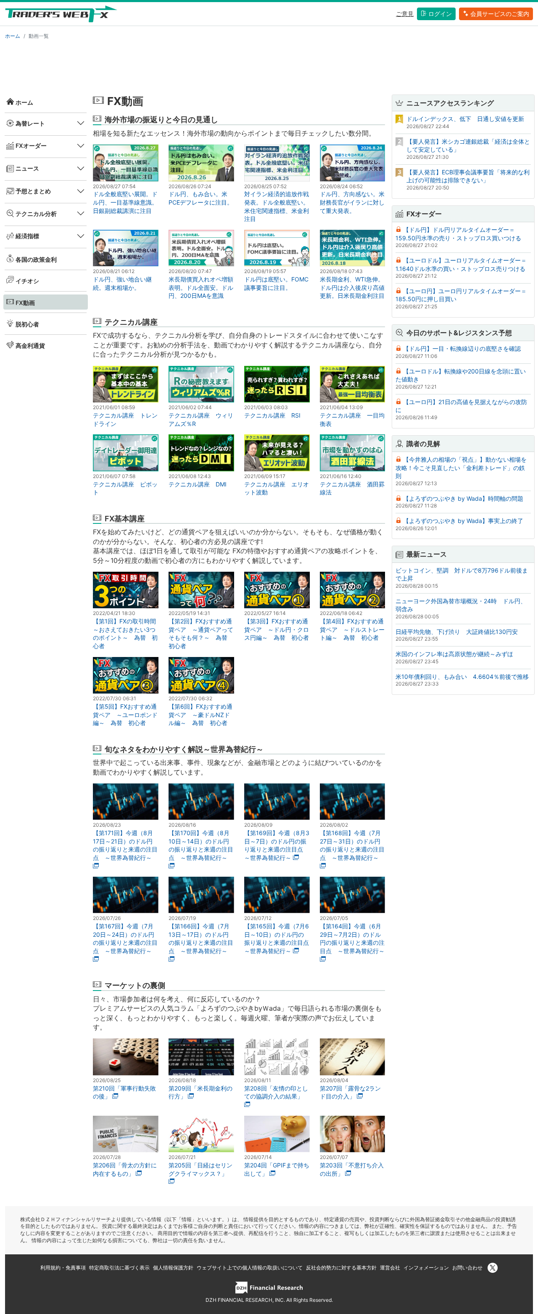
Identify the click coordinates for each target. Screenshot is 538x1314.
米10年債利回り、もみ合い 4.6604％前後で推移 (462, 676)
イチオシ (27, 280)
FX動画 (25, 302)
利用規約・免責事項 (63, 1267)
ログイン (440, 13)
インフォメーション (426, 1267)
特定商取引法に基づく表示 (119, 1267)
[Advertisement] (269, 65)
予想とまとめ (33, 190)
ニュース (27, 168)
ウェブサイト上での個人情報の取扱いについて (250, 1267)
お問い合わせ (467, 1267)
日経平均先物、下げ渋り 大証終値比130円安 (457, 631)
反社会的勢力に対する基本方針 (341, 1267)
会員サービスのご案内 (499, 13)
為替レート (30, 123)
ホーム (12, 36)
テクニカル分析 (36, 213)
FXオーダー (31, 145)
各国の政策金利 (36, 259)
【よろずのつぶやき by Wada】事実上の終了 (463, 520)
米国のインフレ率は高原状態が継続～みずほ (454, 653)
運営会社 (390, 1267)
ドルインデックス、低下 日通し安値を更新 (465, 118)
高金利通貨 (30, 345)
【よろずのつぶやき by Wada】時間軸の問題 (463, 498)
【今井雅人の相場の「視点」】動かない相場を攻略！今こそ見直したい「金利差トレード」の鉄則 (461, 467)
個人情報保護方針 (173, 1267)
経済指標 (27, 235)
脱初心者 (27, 324)
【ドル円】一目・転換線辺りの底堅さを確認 (462, 348)
